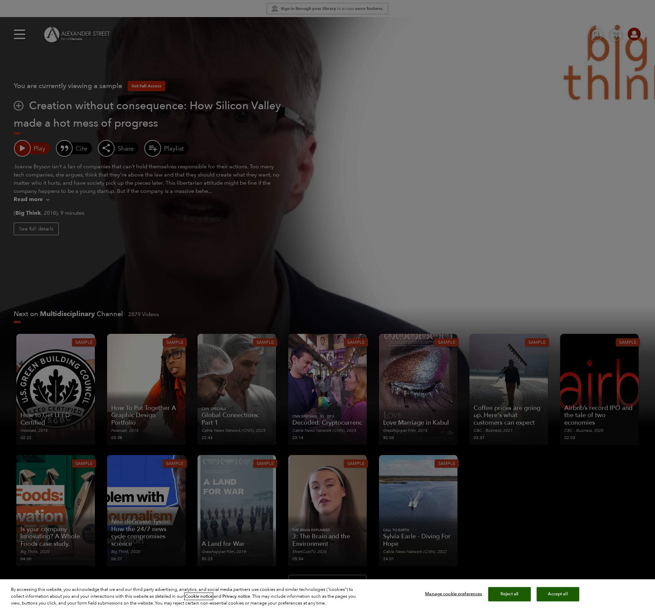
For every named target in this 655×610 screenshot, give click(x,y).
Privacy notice (236, 596)
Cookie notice (199, 596)
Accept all (557, 594)
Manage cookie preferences (453, 594)
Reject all (509, 594)
